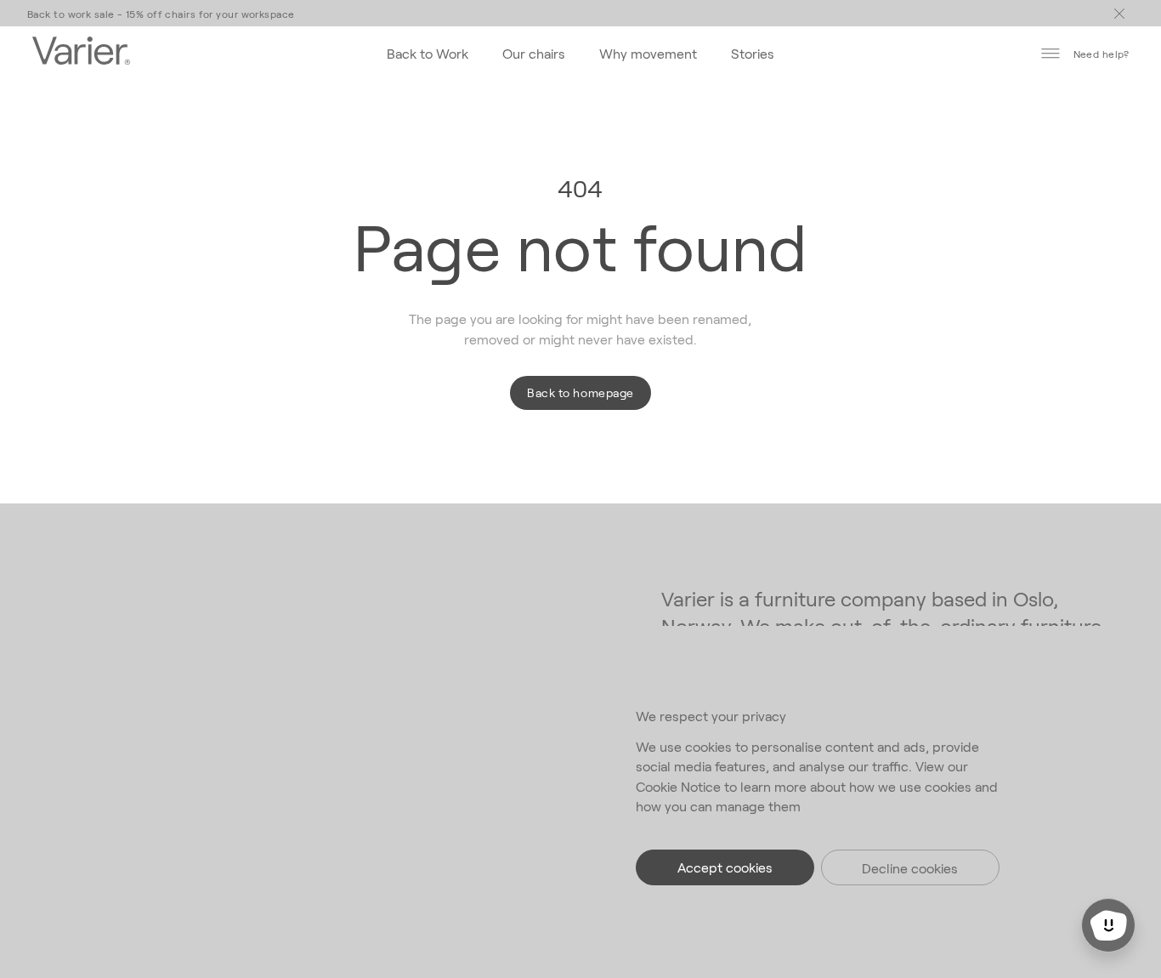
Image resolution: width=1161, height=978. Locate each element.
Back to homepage (580, 392)
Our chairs (533, 53)
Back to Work (427, 53)
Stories (752, 53)
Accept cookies (725, 867)
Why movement (648, 53)
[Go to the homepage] (81, 53)
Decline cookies (910, 868)
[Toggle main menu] (1119, 13)
